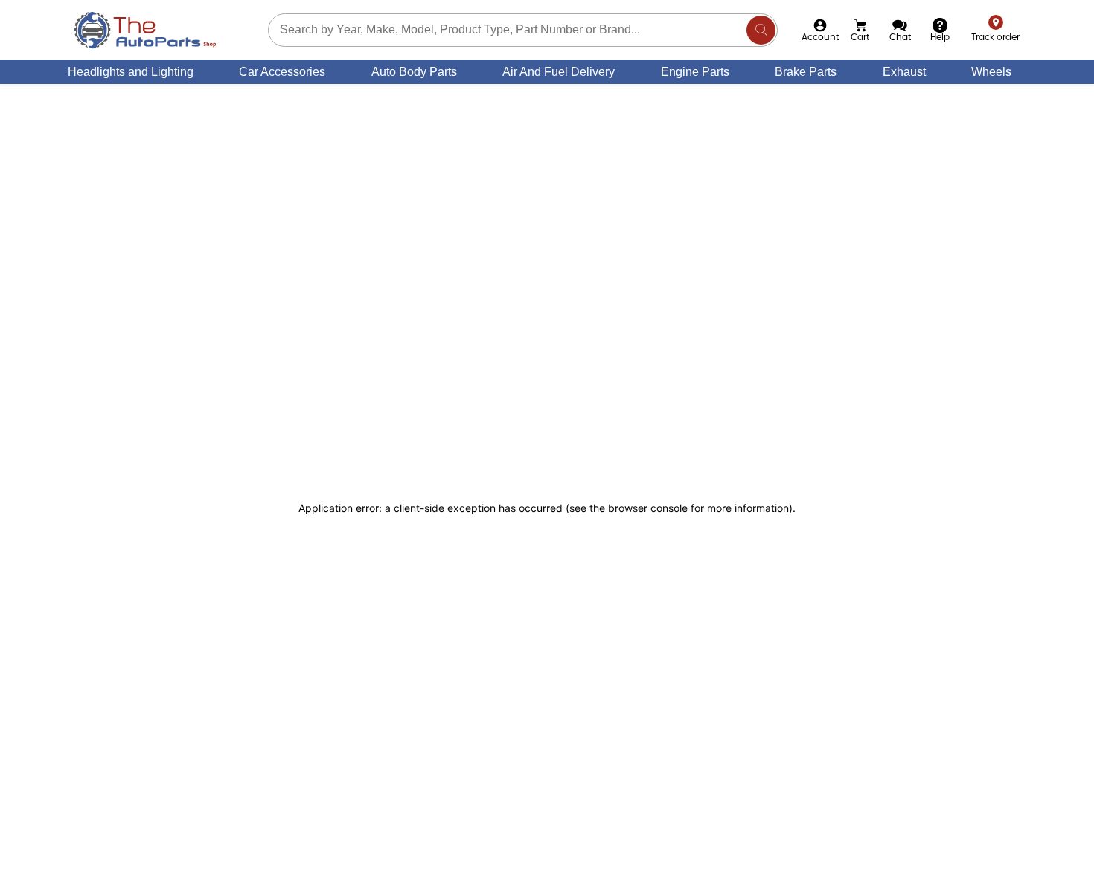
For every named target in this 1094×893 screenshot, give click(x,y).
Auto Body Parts (414, 71)
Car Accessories (282, 71)
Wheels (991, 71)
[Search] (760, 30)
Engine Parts (695, 71)
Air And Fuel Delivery (558, 71)
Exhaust (904, 71)
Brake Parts (806, 71)
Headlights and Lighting (130, 71)
